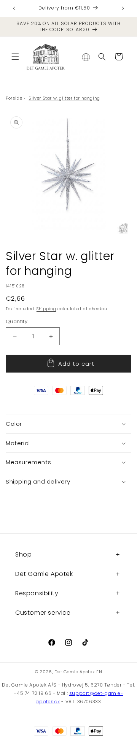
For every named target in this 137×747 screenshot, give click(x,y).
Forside (14, 98)
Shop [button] (23, 554)
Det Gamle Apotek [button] (44, 573)
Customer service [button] (43, 612)
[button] (15, 56)
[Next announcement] (123, 8)
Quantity (16, 321)
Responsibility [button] (36, 593)
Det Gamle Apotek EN (78, 672)
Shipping (46, 309)
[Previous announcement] (14, 8)
